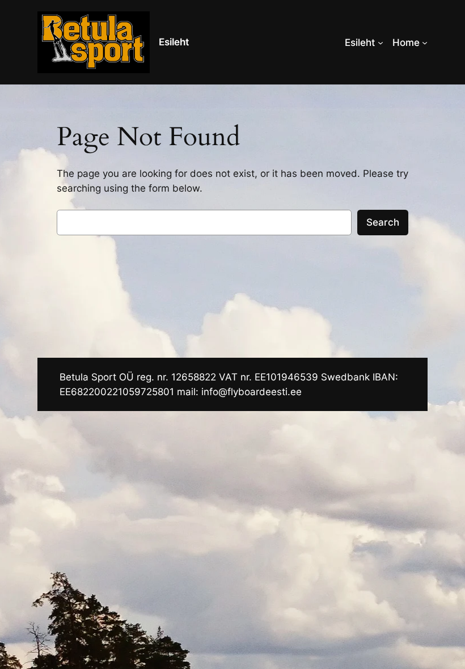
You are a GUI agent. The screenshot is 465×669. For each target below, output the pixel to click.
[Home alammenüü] (425, 42)
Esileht (174, 42)
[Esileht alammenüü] (380, 42)
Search (382, 222)
